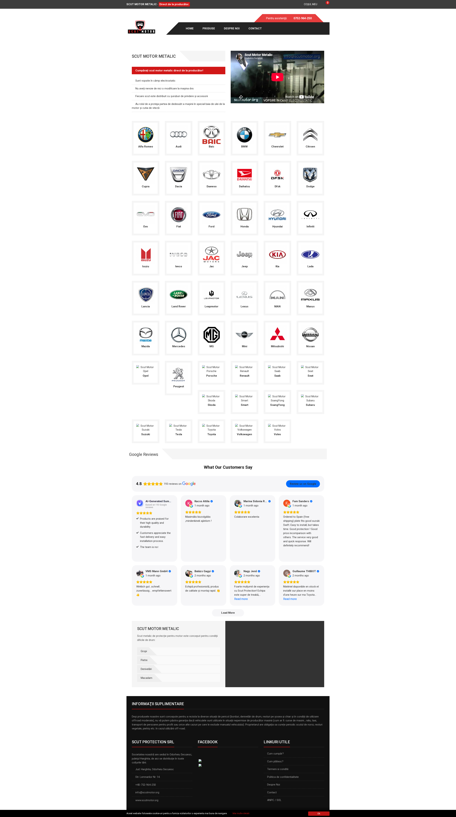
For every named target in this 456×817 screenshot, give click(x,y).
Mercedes (178, 346)
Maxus (310, 306)
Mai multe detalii (241, 813)
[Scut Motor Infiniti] (310, 214)
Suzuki (145, 434)
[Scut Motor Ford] (211, 214)
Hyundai (277, 226)
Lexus (244, 306)
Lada (310, 266)
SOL (279, 800)
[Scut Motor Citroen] (310, 134)
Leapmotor (211, 306)
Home (190, 28)
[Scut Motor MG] (211, 334)
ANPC (270, 800)
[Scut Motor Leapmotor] (211, 294)
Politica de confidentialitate (283, 777)
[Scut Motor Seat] (310, 369)
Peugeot (178, 386)
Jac (211, 266)
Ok (318, 813)
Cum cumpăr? (275, 753)
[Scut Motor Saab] (277, 369)
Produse (209, 28)
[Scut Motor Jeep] (244, 254)
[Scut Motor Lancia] (145, 294)
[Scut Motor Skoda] (211, 398)
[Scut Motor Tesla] (178, 427)
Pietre (144, 660)
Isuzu (145, 266)
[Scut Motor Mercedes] (178, 334)
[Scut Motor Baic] (211, 134)
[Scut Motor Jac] (211, 254)
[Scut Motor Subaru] (310, 398)
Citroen (310, 146)
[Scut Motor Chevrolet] (277, 134)
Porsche (211, 375)
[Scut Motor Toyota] (211, 427)
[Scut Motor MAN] (277, 294)
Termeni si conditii (277, 769)
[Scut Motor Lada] (310, 254)
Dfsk (277, 186)
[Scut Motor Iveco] (178, 254)
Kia (277, 266)
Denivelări (146, 669)
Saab (277, 375)
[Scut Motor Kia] (277, 254)
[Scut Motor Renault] (244, 369)
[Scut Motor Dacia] (178, 174)
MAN (277, 306)
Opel (146, 375)
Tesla (178, 434)
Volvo (277, 434)
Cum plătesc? (275, 761)
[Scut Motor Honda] (244, 214)
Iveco (178, 266)
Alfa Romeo (145, 146)
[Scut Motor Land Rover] (178, 294)
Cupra (145, 186)
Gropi (144, 651)
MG (211, 346)
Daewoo (212, 186)
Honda (244, 226)
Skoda (212, 405)
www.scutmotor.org (146, 800)
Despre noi (232, 28)
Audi (179, 146)
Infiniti (310, 226)
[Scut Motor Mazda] (145, 334)
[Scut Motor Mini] (244, 334)
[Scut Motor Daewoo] (211, 174)
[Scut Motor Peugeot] (178, 374)
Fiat (178, 226)
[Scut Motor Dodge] (310, 174)
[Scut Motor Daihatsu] (244, 174)
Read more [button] (241, 599)
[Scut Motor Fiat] (178, 214)
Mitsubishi (277, 346)
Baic (211, 146)
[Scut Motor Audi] (178, 134)
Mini (244, 346)
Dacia (178, 186)
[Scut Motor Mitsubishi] (277, 334)
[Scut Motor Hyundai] (277, 214)
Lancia (145, 306)
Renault (244, 375)
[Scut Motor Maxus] (310, 294)
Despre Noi (273, 784)
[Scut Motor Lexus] (244, 294)
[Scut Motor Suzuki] (145, 427)
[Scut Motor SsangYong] (277, 398)
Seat (310, 375)
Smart (244, 405)
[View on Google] (188, 503)
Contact (255, 28)
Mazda (145, 346)
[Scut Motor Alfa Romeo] (145, 134)
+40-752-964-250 (145, 784)
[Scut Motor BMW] (244, 134)
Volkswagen (244, 434)
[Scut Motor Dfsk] (277, 174)
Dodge (310, 186)
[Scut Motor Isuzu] (145, 254)
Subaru (310, 405)
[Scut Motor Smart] (244, 398)
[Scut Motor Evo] (145, 214)
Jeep (244, 266)
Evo (145, 226)
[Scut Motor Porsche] (211, 369)
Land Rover (179, 306)
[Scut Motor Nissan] (310, 334)
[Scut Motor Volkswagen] (244, 427)
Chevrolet (277, 146)
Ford (211, 226)
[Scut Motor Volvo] (277, 427)
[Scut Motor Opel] (145, 369)
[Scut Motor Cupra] (145, 174)
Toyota (211, 434)
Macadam (146, 678)
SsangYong (277, 405)
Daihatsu (244, 186)
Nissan (310, 346)
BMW (244, 146)
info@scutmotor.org (147, 792)
